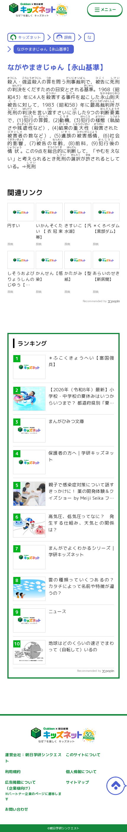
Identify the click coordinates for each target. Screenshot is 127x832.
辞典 (68, 37)
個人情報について (81, 771)
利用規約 (12, 771)
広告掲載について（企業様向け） (33, 790)
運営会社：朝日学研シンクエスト (33, 758)
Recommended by (95, 301)
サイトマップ (77, 782)
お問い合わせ (16, 809)
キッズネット (29, 37)
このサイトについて (83, 754)
